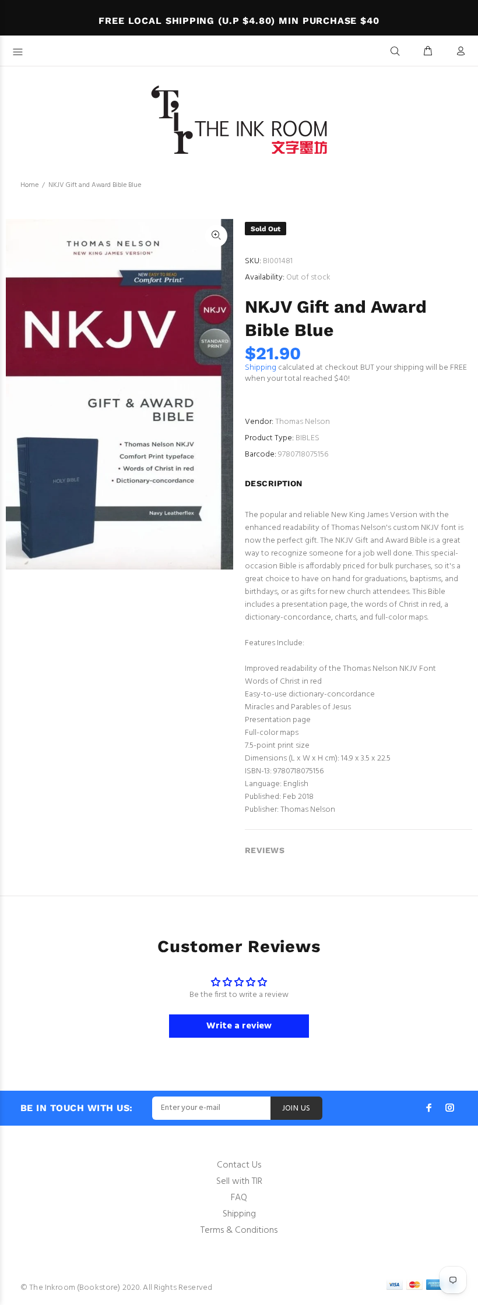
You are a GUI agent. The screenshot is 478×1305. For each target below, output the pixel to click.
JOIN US (296, 1108)
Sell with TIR (239, 1181)
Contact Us (239, 1165)
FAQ (239, 1197)
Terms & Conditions (239, 1230)
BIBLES (307, 438)
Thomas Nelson (302, 422)
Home (29, 185)
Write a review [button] (239, 1026)
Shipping (260, 367)
